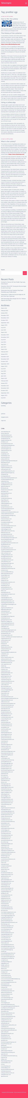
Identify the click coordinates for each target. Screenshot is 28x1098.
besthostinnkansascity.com (7, 1069)
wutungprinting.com (6, 797)
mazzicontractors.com (6, 989)
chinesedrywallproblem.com (8, 813)
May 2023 (3, 373)
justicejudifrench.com (6, 761)
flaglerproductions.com (6, 713)
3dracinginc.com (5, 695)
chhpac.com (4, 1059)
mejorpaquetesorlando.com (7, 602)
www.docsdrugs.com (6, 939)
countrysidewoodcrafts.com (8, 471)
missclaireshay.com (5, 431)
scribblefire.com (5, 654)
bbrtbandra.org (4, 488)
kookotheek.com (5, 505)
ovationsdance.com (5, 640)
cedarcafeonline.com (6, 447)
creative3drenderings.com (7, 888)
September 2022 (5, 393)
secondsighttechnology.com (8, 616)
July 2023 (3, 368)
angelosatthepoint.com (6, 849)
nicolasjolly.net (4, 731)
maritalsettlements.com (7, 799)
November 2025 (5, 318)
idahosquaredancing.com (7, 573)
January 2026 (4, 313)
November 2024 (5, 337)
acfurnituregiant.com (6, 448)
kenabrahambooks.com (6, 724)
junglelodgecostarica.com (7, 787)
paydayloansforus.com (6, 466)
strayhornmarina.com (6, 712)
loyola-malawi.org (5, 667)
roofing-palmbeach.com (6, 554)
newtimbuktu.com (5, 455)
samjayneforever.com (6, 1019)
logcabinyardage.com (6, 891)
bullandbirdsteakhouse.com (7, 946)
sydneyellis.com (5, 626)
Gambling (3, 405)
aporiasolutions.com (6, 876)
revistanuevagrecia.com (6, 744)
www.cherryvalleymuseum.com (8, 525)
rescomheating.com (5, 1066)
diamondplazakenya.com (7, 1009)
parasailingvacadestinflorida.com (9, 1030)
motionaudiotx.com (6, 1062)
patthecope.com (5, 860)
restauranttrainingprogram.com (8, 630)
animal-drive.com (5, 869)
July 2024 (3, 339)
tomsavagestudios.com (6, 635)
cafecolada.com (5, 684)
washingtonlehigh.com (6, 961)
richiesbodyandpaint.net (6, 436)
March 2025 (4, 332)
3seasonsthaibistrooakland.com (8, 652)
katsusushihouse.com (6, 736)
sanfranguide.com (5, 691)
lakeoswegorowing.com (6, 1050)
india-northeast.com (6, 553)
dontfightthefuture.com (7, 556)
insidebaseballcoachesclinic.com (8, 1025)
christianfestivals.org (6, 789)
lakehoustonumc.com (6, 900)
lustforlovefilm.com (6, 729)
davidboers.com (5, 893)
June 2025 (3, 330)
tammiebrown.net (5, 780)
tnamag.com (4, 871)
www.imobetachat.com (6, 895)
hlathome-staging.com (6, 621)
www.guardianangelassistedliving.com (10, 1006)
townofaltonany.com (6, 804)
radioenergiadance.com (6, 503)
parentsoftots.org (5, 886)
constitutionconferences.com (8, 859)
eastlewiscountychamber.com (8, 703)
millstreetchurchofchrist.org (8, 1028)
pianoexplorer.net (5, 984)
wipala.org (3, 666)
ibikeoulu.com (4, 756)
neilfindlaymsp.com (5, 838)
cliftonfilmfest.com (6, 561)
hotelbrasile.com (5, 517)
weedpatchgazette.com (7, 589)
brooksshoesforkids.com (7, 872)
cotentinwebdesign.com (6, 527)
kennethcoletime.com (6, 766)
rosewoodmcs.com (5, 973)
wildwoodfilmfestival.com (7, 513)
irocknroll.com (4, 570)
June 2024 (3, 342)
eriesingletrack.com (5, 592)
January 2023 (4, 383)
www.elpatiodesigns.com (7, 997)
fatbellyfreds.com (5, 996)
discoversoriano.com (6, 686)
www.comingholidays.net (7, 689)
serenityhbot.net (5, 905)
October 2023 (4, 361)
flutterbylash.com (5, 1035)
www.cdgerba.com (5, 1002)
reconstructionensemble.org (8, 821)
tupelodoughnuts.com (6, 597)
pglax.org (3, 806)
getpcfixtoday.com (5, 486)
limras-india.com (5, 433)
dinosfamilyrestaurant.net (7, 536)
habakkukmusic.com (5, 902)
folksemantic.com (5, 577)
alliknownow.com (5, 701)
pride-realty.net (4, 1031)
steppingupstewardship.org (7, 958)
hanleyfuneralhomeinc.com (7, 601)
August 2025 (4, 325)
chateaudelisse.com (6, 510)
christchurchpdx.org (5, 722)
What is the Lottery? (8, 141)
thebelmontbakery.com (6, 467)
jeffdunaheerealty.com (6, 919)
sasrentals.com (4, 614)
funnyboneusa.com (5, 818)
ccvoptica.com (4, 960)
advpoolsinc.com (5, 847)
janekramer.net (4, 773)
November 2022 (5, 388)
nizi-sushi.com (4, 775)
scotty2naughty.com (6, 748)
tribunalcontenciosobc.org (7, 705)
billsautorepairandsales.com (8, 1013)
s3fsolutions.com (5, 546)
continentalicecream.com (7, 717)
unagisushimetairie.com (6, 483)
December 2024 (5, 334)
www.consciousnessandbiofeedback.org (10, 978)
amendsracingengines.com (7, 925)
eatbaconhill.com (5, 459)
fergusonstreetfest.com (7, 1018)
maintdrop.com (4, 495)
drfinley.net (3, 1045)
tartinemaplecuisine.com (7, 772)
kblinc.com (3, 590)
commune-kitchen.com (6, 725)
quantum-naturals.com (6, 1014)
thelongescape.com (5, 784)
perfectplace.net (5, 650)
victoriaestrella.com (6, 833)
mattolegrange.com (6, 785)
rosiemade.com (4, 595)
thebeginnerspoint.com (6, 688)
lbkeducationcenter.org (6, 647)
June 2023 (3, 371)
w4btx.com (4, 606)
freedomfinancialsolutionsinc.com (9, 922)
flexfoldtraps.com (5, 924)
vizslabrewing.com (5, 583)
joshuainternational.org (6, 907)
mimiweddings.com (5, 1067)
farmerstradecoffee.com (7, 890)
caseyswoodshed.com (6, 854)
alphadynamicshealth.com (7, 1033)
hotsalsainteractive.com (7, 443)
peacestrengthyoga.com (7, 920)
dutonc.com (4, 782)
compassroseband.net (6, 866)
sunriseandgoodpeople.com (7, 811)
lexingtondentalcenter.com (7, 625)
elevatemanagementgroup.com (8, 1042)
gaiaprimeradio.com (5, 778)
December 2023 (5, 356)
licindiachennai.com (5, 438)
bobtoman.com (4, 496)
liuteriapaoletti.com (6, 809)
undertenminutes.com (6, 450)
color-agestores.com (6, 664)
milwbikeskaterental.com (7, 801)
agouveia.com (4, 1054)
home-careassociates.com (7, 657)
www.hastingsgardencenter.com (8, 982)
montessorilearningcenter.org (8, 1016)
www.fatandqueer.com (6, 929)
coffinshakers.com (5, 758)
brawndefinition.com (6, 715)
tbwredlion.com (5, 1011)
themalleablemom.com (6, 765)
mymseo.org (4, 1057)
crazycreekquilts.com (6, 719)
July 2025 (3, 327)
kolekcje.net (4, 643)
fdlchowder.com (5, 943)
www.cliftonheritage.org (7, 949)
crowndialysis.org (5, 628)
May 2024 (3, 344)
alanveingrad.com (5, 794)
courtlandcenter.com (6, 837)
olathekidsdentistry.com (7, 599)
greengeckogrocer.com (6, 619)
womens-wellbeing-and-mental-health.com (11, 636)
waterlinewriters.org (6, 883)
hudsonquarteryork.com (6, 999)
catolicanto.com (5, 645)
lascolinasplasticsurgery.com (8, 948)
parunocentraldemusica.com (8, 1004)
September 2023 (5, 364)
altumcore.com (4, 867)
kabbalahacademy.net (6, 609)
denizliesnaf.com (5, 857)
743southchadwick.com (6, 551)
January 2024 (4, 354)
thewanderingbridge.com (7, 763)
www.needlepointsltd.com (7, 944)
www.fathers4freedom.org (7, 913)
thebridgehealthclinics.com (7, 881)
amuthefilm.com (5, 727)
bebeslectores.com (5, 532)
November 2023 (5, 359)
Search (3, 269)
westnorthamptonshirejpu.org (8, 515)
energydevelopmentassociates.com (9, 542)
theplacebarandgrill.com (7, 843)
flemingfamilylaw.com (6, 1047)
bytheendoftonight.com (7, 672)
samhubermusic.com (6, 1074)
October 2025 (4, 320)
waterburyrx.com (5, 845)
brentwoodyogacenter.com (7, 955)
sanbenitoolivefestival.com (7, 681)
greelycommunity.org (6, 737)
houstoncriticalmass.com (7, 696)
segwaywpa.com (5, 878)
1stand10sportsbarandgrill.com (8, 604)
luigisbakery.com (5, 963)
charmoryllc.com (5, 693)
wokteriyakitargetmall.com (7, 623)
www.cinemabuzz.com (6, 970)
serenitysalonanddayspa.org (7, 445)
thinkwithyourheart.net (6, 566)
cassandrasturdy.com (6, 679)
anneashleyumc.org (5, 931)
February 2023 (4, 381)
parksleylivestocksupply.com (8, 660)
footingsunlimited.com (6, 936)
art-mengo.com (4, 777)
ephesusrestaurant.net (6, 992)
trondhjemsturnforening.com (8, 1008)
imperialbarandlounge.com (7, 563)
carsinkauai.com (5, 1026)
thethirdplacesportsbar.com (7, 990)
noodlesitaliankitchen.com (7, 479)
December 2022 (5, 385)
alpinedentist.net (5, 501)
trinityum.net (4, 987)
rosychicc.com (4, 669)
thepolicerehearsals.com (7, 700)
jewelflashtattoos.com (6, 484)
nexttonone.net (5, 903)
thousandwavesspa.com (7, 835)
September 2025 (5, 322)
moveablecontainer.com (7, 522)
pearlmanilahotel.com (6, 493)
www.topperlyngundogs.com (8, 915)
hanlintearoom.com (5, 1037)
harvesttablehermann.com (7, 539)
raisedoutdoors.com (6, 565)
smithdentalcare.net (6, 1071)
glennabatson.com (5, 710)
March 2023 (4, 378)
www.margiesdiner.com (6, 941)
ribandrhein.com (5, 642)
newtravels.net (4, 464)
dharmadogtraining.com (6, 1061)
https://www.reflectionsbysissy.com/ (10, 44)
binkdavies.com (4, 720)
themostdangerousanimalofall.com (9, 698)
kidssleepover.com (5, 462)
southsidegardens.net (6, 985)
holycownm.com (5, 826)
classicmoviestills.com (6, 683)
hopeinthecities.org (5, 674)
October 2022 (4, 390)
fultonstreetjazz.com (6, 519)
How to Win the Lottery (9, 19)
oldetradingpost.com (6, 529)
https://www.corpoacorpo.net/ (16, 154)
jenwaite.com (4, 1040)
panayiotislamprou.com (6, 507)
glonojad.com (4, 742)
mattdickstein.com (5, 896)
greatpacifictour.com (6, 831)
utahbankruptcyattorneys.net (8, 568)
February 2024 (4, 351)
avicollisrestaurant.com (6, 840)
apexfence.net (4, 1076)
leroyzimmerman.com (6, 1043)
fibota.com (3, 1001)
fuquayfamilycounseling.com (8, 1052)
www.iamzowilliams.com (7, 980)
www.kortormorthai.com (7, 927)
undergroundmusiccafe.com (7, 1072)
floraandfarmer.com (6, 544)
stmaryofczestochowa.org (7, 760)
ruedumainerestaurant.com (7, 739)
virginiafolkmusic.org (6, 638)
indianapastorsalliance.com (7, 850)
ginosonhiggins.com (5, 795)
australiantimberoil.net (6, 534)
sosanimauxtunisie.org (6, 498)
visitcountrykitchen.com (6, 790)
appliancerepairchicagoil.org (7, 472)
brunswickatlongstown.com (7, 770)
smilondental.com (5, 611)
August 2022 (4, 395)
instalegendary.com (5, 476)
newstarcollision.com (6, 613)
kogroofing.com (5, 500)
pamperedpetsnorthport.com (8, 594)
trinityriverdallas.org (6, 648)
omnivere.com (4, 452)
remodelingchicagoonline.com (8, 953)
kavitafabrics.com (5, 823)
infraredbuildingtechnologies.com (9, 537)
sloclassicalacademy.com (7, 707)
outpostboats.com (5, 671)
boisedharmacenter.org (6, 662)
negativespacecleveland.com (8, 807)
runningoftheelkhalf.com (7, 917)
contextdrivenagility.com (7, 754)
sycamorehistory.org (6, 975)
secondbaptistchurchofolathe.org (9, 1055)
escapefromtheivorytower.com (8, 549)
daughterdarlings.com (6, 440)
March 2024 (4, 349)
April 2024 (3, 347)
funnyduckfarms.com (6, 1038)
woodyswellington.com (6, 994)
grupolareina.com (5, 524)
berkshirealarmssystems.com (8, 582)
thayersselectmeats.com (7, 874)
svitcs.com (3, 862)
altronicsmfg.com (5, 457)
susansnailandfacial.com (7, 908)
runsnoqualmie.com (5, 937)
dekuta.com (4, 968)
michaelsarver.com (5, 618)
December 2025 (5, 315)
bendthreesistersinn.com (7, 814)
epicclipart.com (4, 491)
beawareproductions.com (7, 753)
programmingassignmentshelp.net (9, 460)
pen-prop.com (4, 910)
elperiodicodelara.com (6, 435)
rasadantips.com (5, 454)
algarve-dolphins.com (6, 792)
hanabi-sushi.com (5, 965)
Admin (11, 16)
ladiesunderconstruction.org (7, 530)
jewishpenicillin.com (6, 633)
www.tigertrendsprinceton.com (8, 912)
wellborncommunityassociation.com (10, 512)
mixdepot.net (4, 972)
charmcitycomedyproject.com (8, 751)
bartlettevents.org (5, 520)
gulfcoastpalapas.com (6, 879)
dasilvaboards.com (5, 708)
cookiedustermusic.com (6, 819)
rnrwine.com (4, 1049)
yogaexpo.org (4, 655)
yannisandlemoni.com (6, 587)
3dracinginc (6, 2)
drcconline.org (4, 842)
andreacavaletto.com (6, 659)
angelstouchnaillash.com (7, 607)
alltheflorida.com (5, 1023)
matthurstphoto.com (6, 1021)
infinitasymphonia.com (6, 732)
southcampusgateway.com (7, 508)
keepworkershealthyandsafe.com (9, 477)
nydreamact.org (5, 481)
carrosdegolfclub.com (6, 541)
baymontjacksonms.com (7, 802)
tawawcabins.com (5, 575)
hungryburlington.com (6, 768)
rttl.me (3, 1064)
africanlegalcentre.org (6, 734)
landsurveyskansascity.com (7, 932)
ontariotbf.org (4, 474)
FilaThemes (24, 1092)
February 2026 (4, 310)
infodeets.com (4, 442)
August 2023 (4, 366)
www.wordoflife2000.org (7, 572)
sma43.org (3, 951)
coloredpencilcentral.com (7, 560)
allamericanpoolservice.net (7, 631)
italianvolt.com (4, 580)
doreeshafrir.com (5, 749)
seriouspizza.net (5, 864)
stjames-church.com (6, 746)
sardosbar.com (4, 578)
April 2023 (3, 376)
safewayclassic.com (6, 469)
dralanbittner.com (5, 585)
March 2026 (4, 308)
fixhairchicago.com (5, 855)
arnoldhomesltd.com (6, 558)
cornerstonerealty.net (6, 977)
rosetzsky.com (4, 741)
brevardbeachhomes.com (7, 548)
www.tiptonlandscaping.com (8, 956)
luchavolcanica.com (5, 825)
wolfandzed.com (5, 966)
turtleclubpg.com (5, 830)
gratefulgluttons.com (6, 676)
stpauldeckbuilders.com (6, 934)
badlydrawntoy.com (5, 898)
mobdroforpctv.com (6, 678)
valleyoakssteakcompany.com (8, 852)
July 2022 (3, 397)
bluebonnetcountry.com (6, 489)
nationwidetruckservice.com (7, 828)
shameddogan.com (5, 884)
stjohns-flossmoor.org (6, 816)
